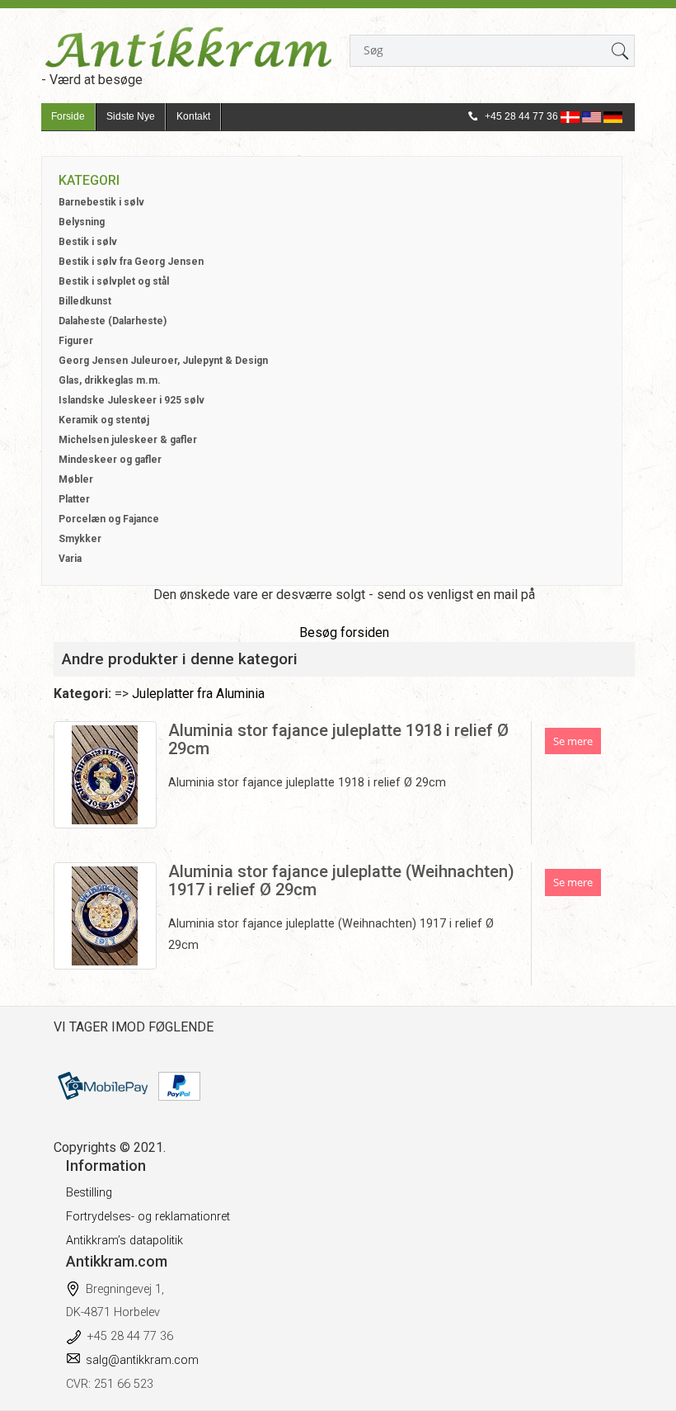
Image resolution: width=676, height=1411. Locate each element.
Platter (74, 499)
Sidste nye (130, 116)
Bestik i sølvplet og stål (114, 281)
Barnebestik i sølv (101, 202)
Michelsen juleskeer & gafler (128, 440)
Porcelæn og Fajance (109, 519)
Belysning (82, 222)
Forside (68, 116)
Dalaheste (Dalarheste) (113, 321)
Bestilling (89, 1193)
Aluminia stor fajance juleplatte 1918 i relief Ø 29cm (338, 739)
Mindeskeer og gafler (110, 459)
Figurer (76, 341)
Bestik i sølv (88, 242)
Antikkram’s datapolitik (124, 1241)
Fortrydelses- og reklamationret (148, 1217)
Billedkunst (85, 301)
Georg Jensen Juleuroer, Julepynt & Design (163, 360)
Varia (70, 558)
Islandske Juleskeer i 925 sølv (131, 400)
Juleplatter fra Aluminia (198, 693)
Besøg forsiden (344, 632)
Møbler (76, 479)
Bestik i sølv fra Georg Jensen (131, 261)
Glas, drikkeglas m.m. (110, 380)
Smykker (80, 539)
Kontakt (193, 116)
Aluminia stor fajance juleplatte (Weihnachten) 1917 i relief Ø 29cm (341, 880)
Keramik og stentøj (104, 420)
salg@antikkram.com (142, 1360)
